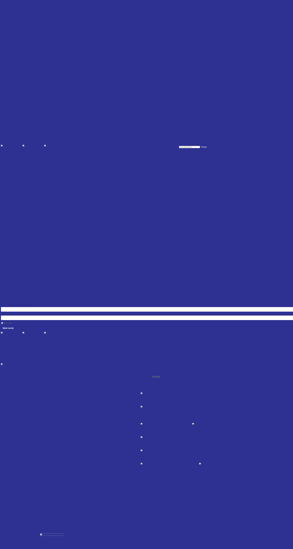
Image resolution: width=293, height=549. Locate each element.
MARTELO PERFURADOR (30, 70)
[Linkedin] (204, 512)
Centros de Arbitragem (160, 526)
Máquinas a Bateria (22, 55)
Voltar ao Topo (6, 545)
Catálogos (13, 127)
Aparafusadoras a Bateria (28, 59)
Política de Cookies (105, 522)
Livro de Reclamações (160, 524)
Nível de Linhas (20, 123)
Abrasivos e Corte (16, 20)
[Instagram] (210, 512)
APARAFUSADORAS (28, 57)
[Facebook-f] (217, 512)
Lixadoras (22, 82)
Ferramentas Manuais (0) (14, 353)
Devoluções (156, 520)
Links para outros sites (106, 524)
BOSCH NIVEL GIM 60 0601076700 (155, 398)
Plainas (21, 103)
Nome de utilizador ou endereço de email (16, 306)
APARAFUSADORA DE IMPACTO (33, 62)
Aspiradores (23, 74)
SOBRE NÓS (10, 131)
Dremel (143, 411)
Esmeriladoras (24, 94)
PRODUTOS (10, 18)
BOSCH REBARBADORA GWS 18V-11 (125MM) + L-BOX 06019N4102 (169, 468)
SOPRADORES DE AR (28, 88)
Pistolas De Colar (25, 107)
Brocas (17, 22)
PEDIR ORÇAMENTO (14, 129)
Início (3, 337)
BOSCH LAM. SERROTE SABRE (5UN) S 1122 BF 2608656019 (166, 428)
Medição (13, 117)
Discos (21, 39)
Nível (17, 121)
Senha (3, 314)
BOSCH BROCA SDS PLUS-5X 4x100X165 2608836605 (164, 442)
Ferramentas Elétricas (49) (14, 351)
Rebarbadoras (24, 64)
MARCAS (9, 125)
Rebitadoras (23, 66)
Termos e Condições (105, 518)
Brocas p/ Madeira (26, 24)
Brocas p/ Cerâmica (26, 33)
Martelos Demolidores (27, 96)
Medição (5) (9, 355)
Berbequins (23, 92)
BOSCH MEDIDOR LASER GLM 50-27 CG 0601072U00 (163, 455)
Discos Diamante (30, 47)
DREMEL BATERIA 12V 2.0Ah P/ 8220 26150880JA (162, 415)
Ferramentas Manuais (18, 115)
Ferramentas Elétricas (18, 53)
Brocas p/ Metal (25, 29)
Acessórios (14, 51)
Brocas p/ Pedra (25, 27)
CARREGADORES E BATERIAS (32, 80)
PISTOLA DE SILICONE (29, 78)
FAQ (12, 138)
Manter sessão (7, 323)
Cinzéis (17, 35)
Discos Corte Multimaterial (33, 45)
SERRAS (22, 68)
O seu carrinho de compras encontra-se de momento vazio (234, 152)
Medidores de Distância (23, 119)
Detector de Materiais (27, 76)
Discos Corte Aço (30, 49)
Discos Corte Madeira (32, 41)
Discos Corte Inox (30, 43)
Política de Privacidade (106, 520)
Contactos (13, 136)
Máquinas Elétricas (21, 90)
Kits (20, 86)
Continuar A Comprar (263, 152)
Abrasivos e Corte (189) (14, 347)
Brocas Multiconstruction (28, 31)
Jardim (21, 113)
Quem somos (15, 134)
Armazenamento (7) (12, 349)
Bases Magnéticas (25, 72)
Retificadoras (24, 111)
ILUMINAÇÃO (25, 84)
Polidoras (22, 109)
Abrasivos (18, 37)
